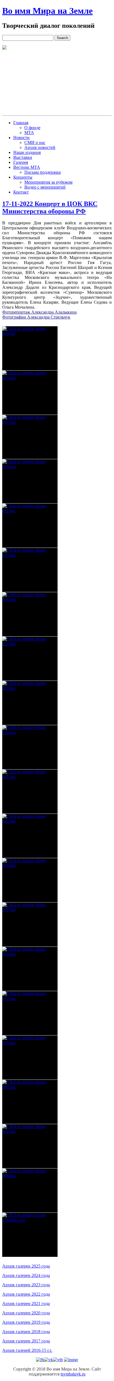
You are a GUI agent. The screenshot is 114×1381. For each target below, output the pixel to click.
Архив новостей (39, 147)
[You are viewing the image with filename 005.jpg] (30, 393)
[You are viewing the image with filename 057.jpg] (30, 924)
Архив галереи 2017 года (26, 1341)
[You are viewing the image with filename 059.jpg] (30, 969)
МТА (29, 132)
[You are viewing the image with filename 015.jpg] (30, 570)
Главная (20, 122)
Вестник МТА (26, 167)
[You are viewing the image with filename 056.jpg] (30, 880)
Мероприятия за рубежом (48, 182)
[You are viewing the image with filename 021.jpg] (30, 659)
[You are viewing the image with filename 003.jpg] (30, 348)
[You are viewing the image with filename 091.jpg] (30, 1146)
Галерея (20, 162)
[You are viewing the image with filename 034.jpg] (30, 747)
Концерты (22, 177)
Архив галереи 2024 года (26, 1275)
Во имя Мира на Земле (47, 11)
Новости (21, 137)
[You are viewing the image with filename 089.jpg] (30, 1102)
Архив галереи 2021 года (26, 1303)
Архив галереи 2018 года (26, 1331)
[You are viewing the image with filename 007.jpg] (30, 437)
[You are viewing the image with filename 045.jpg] (30, 836)
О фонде (32, 127)
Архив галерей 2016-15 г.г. (27, 1350)
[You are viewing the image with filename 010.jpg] (30, 481)
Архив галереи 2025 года (26, 1266)
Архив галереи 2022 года (26, 1294)
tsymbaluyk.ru (73, 1374)
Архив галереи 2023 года (26, 1284)
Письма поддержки (42, 172)
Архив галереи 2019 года (26, 1322)
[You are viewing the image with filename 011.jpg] (30, 526)
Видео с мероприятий (45, 187)
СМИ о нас (34, 142)
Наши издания (27, 152)
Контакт (21, 192)
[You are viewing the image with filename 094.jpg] (30, 1190)
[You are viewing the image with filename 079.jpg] (30, 1057)
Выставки (22, 157)
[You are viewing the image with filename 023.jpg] (30, 703)
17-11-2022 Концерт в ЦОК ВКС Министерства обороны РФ (49, 207)
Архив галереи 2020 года (26, 1313)
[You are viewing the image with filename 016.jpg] (30, 614)
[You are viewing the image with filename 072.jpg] (30, 1013)
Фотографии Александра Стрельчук (36, 317)
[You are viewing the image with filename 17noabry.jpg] (30, 1235)
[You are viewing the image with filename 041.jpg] (30, 792)
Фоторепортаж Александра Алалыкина (39, 312)
